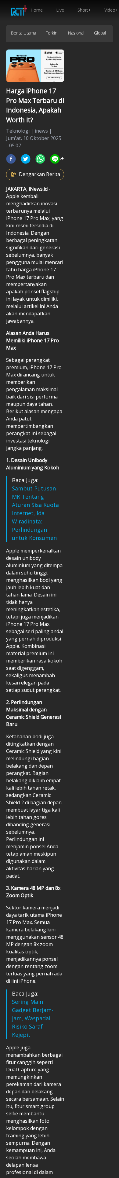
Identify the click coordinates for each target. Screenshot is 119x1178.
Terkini (52, 33)
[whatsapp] (40, 159)
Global (100, 33)
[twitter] (26, 159)
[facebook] (11, 159)
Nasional (76, 33)
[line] (55, 159)
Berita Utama (23, 33)
